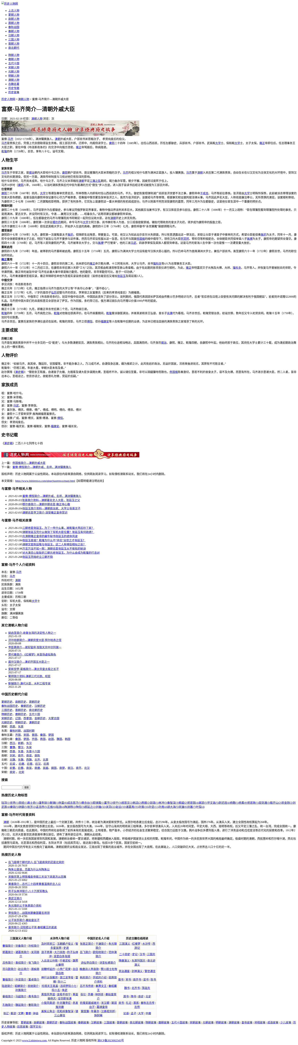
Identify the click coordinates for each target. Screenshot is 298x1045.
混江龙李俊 (66, 977)
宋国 (26, 734)
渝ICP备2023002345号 (110, 1040)
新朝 (20, 743)
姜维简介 (7, 996)
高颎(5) (203, 802)
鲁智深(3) (173, 802)
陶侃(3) (80, 806)
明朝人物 (13, 75)
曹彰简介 (33, 1004)
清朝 (57, 139)
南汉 (70, 768)
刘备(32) (101, 806)
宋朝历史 (6, 718)
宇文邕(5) (213, 802)
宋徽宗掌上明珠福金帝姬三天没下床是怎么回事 (37, 876)
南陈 (37, 755)
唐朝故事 (163, 1022)
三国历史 (6, 710)
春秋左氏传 (148, 1002)
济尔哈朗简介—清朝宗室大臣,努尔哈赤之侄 (34, 640)
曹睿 (28, 1013)
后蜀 (20, 768)
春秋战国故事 (67, 1022)
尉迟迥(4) (224, 802)
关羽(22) (111, 806)
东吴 (29, 747)
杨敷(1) (234, 802)
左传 (137, 1007)
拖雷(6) (63, 802)
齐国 (18, 734)
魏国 (59, 739)
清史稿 (19, 372)
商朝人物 (13, 18)
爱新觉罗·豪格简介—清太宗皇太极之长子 (33, 669)
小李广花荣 (64, 969)
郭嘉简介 (7, 952)
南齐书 (137, 979)
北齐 (37, 759)
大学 (218, 143)
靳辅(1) (54, 802)
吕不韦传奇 (87, 986)
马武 (133, 242)
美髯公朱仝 (48, 1011)
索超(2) (183, 802)
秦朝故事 (83, 1022)
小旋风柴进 (48, 1002)
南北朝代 (13, 47)
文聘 (21, 1013)
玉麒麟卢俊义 (65, 943)
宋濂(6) (183, 806)
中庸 (148, 1013)
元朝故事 (208, 1022)
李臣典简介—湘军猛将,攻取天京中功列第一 (34, 647)
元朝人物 (13, 71)
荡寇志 (146, 988)
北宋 (21, 772)
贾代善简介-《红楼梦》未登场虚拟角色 (32, 654)
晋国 (34, 734)
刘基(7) (191, 806)
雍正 (262, 143)
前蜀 (12, 768)
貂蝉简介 (20, 986)
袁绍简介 (20, 962)
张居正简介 (87, 943)
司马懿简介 (9, 969)
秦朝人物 (13, 31)
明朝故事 (221, 1022)
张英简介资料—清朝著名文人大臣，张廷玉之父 (51, 500)
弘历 (54, 292)
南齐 (20, 755)
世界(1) (14, 802)
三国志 (151, 954)
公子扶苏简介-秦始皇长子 (23, 920)
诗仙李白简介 (89, 962)
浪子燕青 (46, 952)
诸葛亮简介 (22, 952)
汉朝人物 (13, 35)
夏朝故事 (26, 1022)
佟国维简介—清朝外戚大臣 (29, 462)
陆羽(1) (5, 802)
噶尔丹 (56, 222)
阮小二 (62, 981)
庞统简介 (33, 986)
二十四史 (124, 954)
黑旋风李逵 (48, 994)
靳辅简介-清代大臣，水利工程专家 (29, 683)
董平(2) (108, 802)
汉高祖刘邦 (108, 1011)
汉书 (142, 954)
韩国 (67, 739)
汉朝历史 (40, 705)
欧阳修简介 (100, 952)
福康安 (105, 321)
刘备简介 (20, 945)
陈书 (153, 979)
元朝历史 (6, 722)
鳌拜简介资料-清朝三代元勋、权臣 (29, 676)
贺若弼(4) (193, 802)
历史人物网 (8, 99)
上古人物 (13, 10)
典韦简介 (33, 996)
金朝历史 (40, 718)
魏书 (127, 988)
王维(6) (51, 806)
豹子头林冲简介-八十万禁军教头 (28, 891)
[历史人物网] (9, 3)
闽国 (54, 768)
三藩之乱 (95, 180)
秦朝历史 (26, 705)
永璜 (169, 313)
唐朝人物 (13, 59)
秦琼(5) (14, 806)
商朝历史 (20, 701)
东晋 (20, 751)
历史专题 (13, 88)
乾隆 (4, 151)
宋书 (128, 979)
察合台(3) (87, 802)
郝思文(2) (127, 802)
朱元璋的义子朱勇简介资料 (24, 905)
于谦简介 (101, 943)
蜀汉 (20, 747)
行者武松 (65, 960)
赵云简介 (23, 969)
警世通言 (150, 971)
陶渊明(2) (70, 806)
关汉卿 (105, 1002)
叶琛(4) (200, 806)
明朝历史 (20, 722)
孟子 (133, 1013)
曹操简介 (7, 945)
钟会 (35, 1013)
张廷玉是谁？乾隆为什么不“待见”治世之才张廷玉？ (54, 540)
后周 (46, 763)
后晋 (29, 763)
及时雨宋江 (48, 943)
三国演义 (124, 943)
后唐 (21, 763)
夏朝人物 (13, 14)
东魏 (20, 759)
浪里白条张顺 (62, 956)
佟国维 (141, 238)
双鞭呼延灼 (48, 969)
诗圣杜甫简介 (107, 962)
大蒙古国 (53, 718)
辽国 (18, 718)
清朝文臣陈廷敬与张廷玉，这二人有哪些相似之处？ (54, 544)
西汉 (12, 743)
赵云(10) (121, 806)
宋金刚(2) (287, 802)
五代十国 (13, 63)
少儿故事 (285, 1022)
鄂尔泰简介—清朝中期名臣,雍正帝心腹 (46, 504)
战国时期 (28, 730)
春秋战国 (13, 27)
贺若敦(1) (253, 802)
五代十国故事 (179, 1022)
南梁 (29, 755)
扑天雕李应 (64, 1002)
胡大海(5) (173, 806)
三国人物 (13, 39)
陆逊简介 (7, 986)
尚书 (121, 1002)
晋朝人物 (13, 43)
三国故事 (109, 1022)
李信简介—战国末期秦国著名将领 (29, 912)
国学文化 (35, 1026)
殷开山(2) (275, 802)
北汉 (87, 768)
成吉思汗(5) (74, 802)
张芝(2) (31, 806)
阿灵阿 (185, 238)
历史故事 (13, 92)
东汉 (29, 743)
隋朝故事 (150, 1022)
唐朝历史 (20, 714)
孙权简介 (33, 945)
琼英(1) (154, 802)
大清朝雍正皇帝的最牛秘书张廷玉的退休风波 (50, 536)
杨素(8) (243, 802)
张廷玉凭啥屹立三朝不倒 (37, 556)
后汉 (38, 763)
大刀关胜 (59, 952)
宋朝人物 (13, 67)
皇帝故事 (246, 1022)
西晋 (12, 751)
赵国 (51, 739)
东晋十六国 (33, 751)
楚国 (51, 734)
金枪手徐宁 (64, 994)
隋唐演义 (124, 960)
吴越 (45, 768)
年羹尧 (95, 1011)
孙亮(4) (163, 806)
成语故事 (272, 1022)
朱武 (64, 990)
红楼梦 (136, 943)
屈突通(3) (264, 802)
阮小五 (56, 990)
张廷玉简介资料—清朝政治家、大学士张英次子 (51, 508)
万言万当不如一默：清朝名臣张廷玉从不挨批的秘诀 (54, 548)
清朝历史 (34, 722)
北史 (148, 996)
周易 (136, 1002)
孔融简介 (7, 1004)
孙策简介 (20, 990)
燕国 (43, 739)
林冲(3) (163, 802)
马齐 (10, 139)
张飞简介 (33, 962)
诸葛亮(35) (132, 806)
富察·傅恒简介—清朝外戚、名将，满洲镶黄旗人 (41, 467)
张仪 (83, 994)
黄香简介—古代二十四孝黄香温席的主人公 (34, 883)
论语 (126, 1013)
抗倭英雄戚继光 (89, 1002)
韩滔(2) (137, 802)
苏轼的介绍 (100, 977)
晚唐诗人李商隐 (89, 969)
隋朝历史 (6, 714)
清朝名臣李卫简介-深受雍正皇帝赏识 (44, 512)
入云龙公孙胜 (49, 960)
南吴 (29, 768)
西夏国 (27, 718)
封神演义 (137, 971)
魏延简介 (20, 1004)
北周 (45, 759)
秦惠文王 (101, 986)
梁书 (146, 979)
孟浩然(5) (41, 806)
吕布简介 (7, 962)
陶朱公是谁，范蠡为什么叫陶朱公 (29, 869)
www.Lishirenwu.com (34, 1040)
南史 (141, 996)
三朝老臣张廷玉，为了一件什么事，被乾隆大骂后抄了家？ (58, 527)
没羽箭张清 (65, 998)
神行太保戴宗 (49, 977)
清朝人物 (13, 79)
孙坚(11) (154, 806)
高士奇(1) (33, 802)
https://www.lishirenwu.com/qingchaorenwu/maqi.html (45, 480)
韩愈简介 (85, 977)
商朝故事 (39, 1022)
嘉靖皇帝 (102, 1007)
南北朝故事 (136, 1022)
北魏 (12, 759)
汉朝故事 (96, 1022)
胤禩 (249, 238)
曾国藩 (85, 1011)
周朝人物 (13, 23)
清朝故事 (234, 1022)
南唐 (37, 768)
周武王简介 (15, 898)
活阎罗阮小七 (68, 986)
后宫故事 (22, 1026)
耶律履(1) (98, 802)
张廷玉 (121, 276)
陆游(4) (60, 806)
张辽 (6, 1013)
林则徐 (99, 994)
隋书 (133, 996)
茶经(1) (23, 802)
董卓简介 (33, 979)
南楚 (62, 768)
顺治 (31, 172)
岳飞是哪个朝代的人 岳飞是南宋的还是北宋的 (36, 862)
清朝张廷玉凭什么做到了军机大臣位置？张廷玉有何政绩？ (58, 532)
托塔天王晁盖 (50, 986)
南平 (78, 768)
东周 (20, 726)
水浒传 (146, 943)
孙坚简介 (20, 979)
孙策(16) (144, 806)
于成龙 (204, 193)
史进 (66, 947)
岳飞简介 (85, 952)
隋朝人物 (13, 55)
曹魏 (12, 747)
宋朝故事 (195, 1022)
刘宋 (12, 755)
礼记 (128, 1002)
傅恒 (89, 321)
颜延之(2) (90, 806)
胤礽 (70, 234)
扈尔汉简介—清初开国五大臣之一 (29, 661)
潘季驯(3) (44, 802)
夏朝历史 (6, 701)
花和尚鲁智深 (65, 1011)
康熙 (112, 143)
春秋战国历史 (9, 705)
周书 (126, 996)
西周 (12, 726)
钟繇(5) (23, 806)
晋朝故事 (122, 1022)
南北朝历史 (36, 710)
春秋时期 (15, 730)
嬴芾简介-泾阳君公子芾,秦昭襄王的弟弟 (32, 927)
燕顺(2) (145, 802)
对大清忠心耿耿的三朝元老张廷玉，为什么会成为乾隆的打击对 (61, 552)
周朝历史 (34, 701)
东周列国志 (138, 960)
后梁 (12, 763)
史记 (135, 954)
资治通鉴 (124, 971)
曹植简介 (7, 979)
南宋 (12, 772)
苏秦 (90, 994)
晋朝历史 (20, 710)
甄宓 (13, 1013)
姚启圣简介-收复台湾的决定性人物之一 (32, 632)
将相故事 (259, 1022)
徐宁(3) (117, 802)
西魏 (29, 759)
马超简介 (20, 996)
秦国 (43, 734)
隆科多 (157, 263)
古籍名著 (13, 84)
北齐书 (136, 988)
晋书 (121, 979)
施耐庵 (98, 1015)
